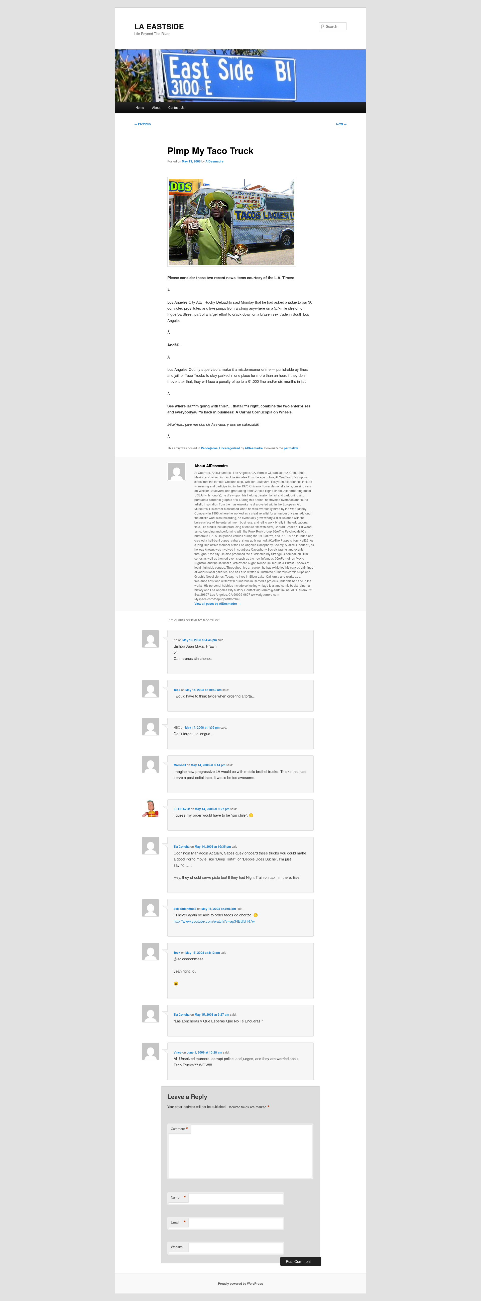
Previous (142, 124)
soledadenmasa (185, 908)
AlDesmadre (214, 161)
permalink (291, 448)
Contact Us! (177, 107)
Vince (178, 1052)
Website (177, 1246)
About (156, 107)
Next (341, 124)
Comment (179, 1129)
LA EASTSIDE (159, 26)
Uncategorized (229, 448)
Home (140, 107)
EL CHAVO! (182, 809)
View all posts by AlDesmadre (217, 603)
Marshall (180, 765)
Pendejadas (209, 448)
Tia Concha (182, 846)
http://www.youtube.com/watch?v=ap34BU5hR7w (214, 921)
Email (178, 1222)
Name (178, 1197)
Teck (177, 689)
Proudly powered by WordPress (240, 1283)
